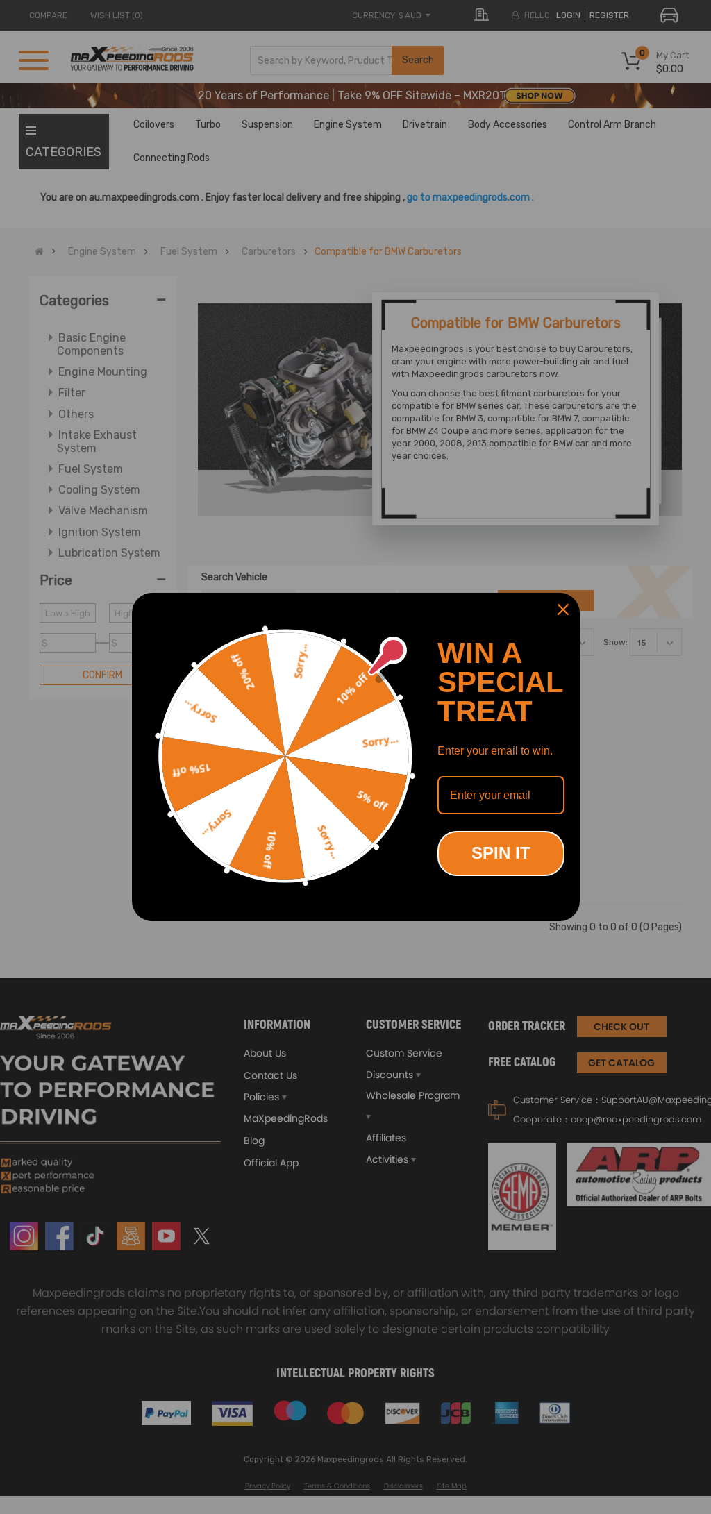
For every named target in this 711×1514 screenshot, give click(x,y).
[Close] (563, 609)
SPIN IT (500, 852)
